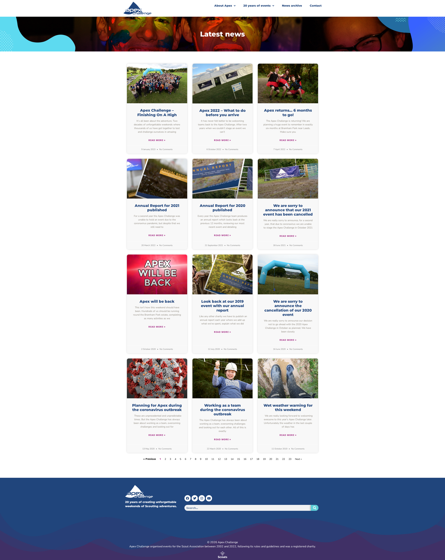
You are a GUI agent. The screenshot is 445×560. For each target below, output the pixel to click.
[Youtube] (209, 498)
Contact (316, 5)
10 (206, 459)
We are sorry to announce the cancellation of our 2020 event (288, 308)
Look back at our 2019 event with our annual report (222, 305)
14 (232, 459)
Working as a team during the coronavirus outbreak (222, 409)
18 (257, 459)
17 (251, 459)
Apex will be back (157, 301)
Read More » (156, 140)
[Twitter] (195, 498)
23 (290, 459)
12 (219, 459)
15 (238, 459)
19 (264, 459)
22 (283, 459)
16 (245, 459)
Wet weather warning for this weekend (288, 407)
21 (277, 459)
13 (225, 459)
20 (270, 459)
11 (212, 459)
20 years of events (257, 5)
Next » (298, 459)
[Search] (314, 508)
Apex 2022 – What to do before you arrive (222, 112)
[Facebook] (187, 498)
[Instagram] (202, 498)
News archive (292, 5)
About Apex (223, 5)
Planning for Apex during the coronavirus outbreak (157, 407)
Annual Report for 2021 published (157, 207)
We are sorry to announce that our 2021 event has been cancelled (288, 209)
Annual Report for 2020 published (222, 207)
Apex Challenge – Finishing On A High (157, 112)
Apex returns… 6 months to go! (288, 112)
